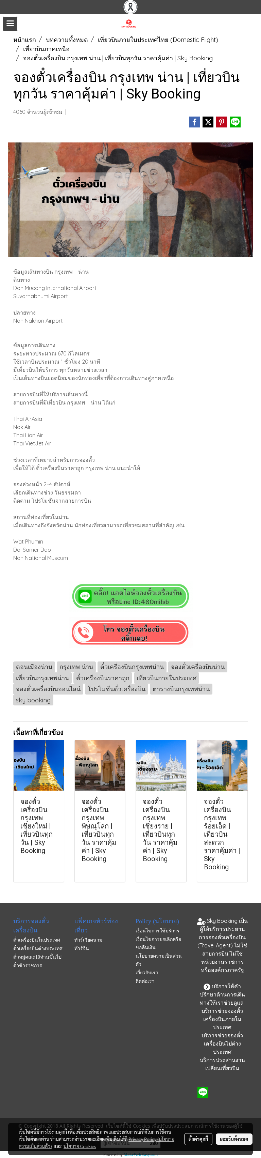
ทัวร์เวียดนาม (88, 940)
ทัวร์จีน (81, 948)
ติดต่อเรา (145, 981)
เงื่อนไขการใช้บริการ (157, 930)
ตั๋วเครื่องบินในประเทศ (36, 940)
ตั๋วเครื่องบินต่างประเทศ (38, 948)
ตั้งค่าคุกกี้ (198, 1139)
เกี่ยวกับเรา (147, 972)
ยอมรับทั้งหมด (234, 1139)
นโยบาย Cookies (80, 1146)
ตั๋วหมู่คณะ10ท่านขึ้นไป (37, 957)
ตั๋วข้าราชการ (27, 965)
